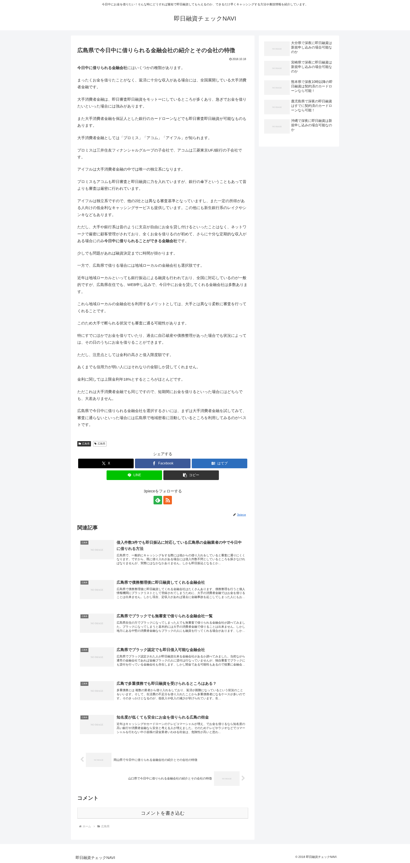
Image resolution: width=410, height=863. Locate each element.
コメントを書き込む (163, 813)
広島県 (86, 443)
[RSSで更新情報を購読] (167, 500)
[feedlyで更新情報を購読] (158, 500)
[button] (191, 475)
